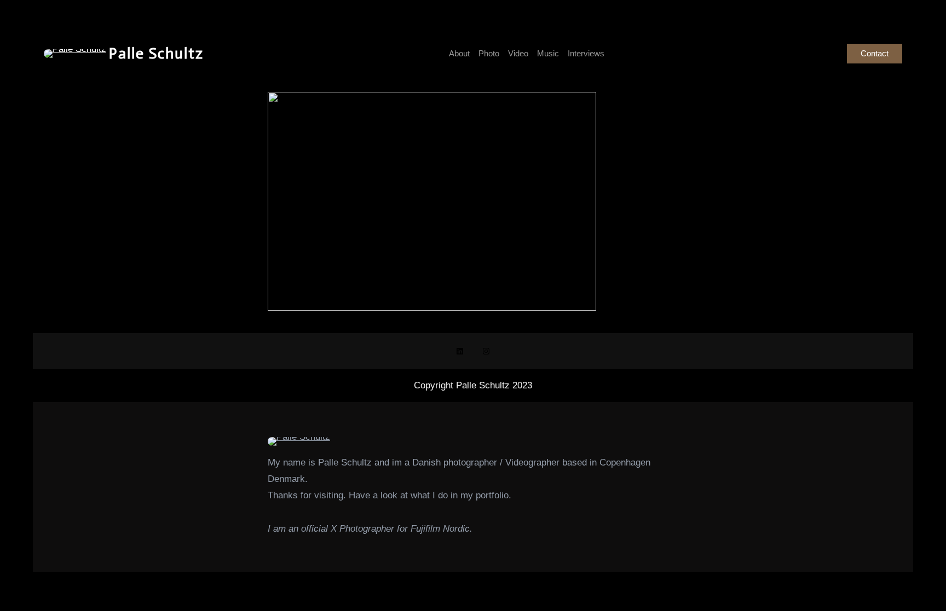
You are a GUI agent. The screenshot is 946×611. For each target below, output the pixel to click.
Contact (875, 53)
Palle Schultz (156, 53)
